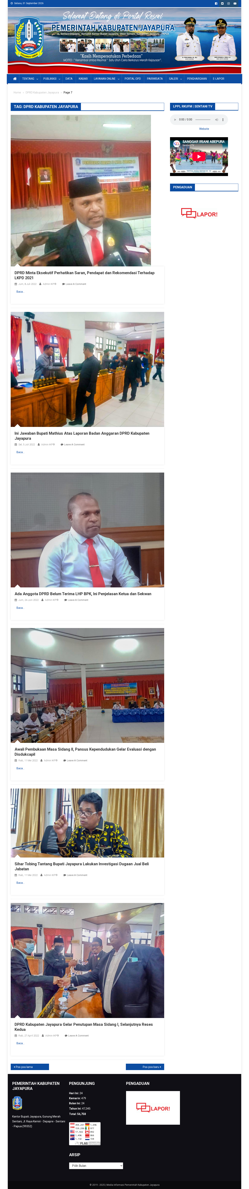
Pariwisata (155, 78)
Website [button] (204, 128)
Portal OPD (133, 78)
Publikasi (49, 78)
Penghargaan (197, 78)
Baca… (21, 291)
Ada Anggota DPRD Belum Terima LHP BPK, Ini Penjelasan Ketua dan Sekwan (83, 593)
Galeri (173, 78)
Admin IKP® (49, 284)
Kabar (83, 78)
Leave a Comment (76, 284)
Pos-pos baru (151, 1067)
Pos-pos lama (24, 1067)
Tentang (28, 78)
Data (69, 78)
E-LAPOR (218, 78)
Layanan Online (105, 78)
